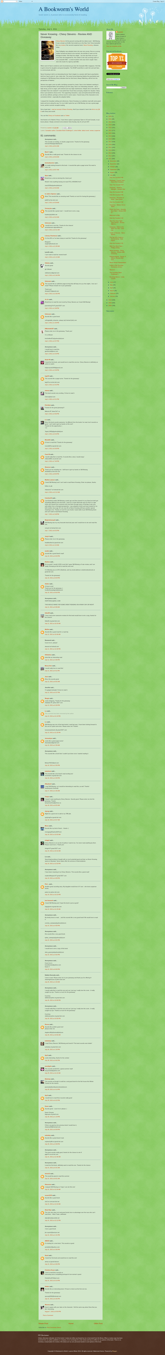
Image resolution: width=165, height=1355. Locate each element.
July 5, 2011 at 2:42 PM (52, 384)
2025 (110, 119)
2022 (110, 127)
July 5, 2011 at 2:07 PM (52, 341)
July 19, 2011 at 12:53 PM (53, 863)
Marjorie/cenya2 (50, 520)
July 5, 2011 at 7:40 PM (52, 461)
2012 (110, 156)
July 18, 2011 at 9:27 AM (52, 820)
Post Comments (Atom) (54, 1327)
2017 (110, 141)
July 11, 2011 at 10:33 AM (52, 623)
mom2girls (48, 1066)
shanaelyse (48, 738)
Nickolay (48, 1079)
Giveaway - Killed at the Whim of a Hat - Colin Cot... (117, 228)
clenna (47, 390)
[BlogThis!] (65, 128)
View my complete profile (113, 46)
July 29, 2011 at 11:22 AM (52, 1073)
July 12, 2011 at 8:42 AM (52, 681)
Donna (47, 1024)
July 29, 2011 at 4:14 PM (52, 1089)
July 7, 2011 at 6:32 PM (52, 530)
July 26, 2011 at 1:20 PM (52, 1049)
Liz (46, 419)
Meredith (48, 440)
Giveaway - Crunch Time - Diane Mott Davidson (117, 181)
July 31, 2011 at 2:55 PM (52, 1249)
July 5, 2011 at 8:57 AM (52, 169)
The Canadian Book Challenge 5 (116, 273)
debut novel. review (88, 130)
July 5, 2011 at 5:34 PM (52, 434)
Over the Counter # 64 (116, 202)
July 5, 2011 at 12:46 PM (52, 275)
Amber (47, 584)
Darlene (47, 562)
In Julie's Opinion (50, 194)
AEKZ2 (47, 1241)
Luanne (120, 32)
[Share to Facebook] (69, 128)
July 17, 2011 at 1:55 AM (52, 791)
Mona (47, 826)
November (113, 164)
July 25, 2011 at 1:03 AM (52, 982)
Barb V (47, 152)
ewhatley (48, 1135)
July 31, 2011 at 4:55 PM (52, 1264)
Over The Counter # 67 (117, 185)
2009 (110, 303)
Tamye (47, 796)
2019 (110, 136)
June (111, 282)
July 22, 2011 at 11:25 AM (52, 909)
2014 (110, 150)
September (113, 169)
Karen (47, 1106)
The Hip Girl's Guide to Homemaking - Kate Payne (116, 239)
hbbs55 (47, 613)
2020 (110, 133)
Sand (46, 1255)
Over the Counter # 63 (116, 218)
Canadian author (50, 130)
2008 (110, 305)
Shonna (47, 1304)
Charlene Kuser (50, 1270)
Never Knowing (88, 45)
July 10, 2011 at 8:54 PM (52, 592)
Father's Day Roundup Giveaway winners (116, 266)
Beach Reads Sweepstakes (118, 262)
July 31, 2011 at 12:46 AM (53, 1157)
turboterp (48, 1041)
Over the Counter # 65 (116, 195)
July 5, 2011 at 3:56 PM (52, 414)
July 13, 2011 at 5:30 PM (52, 705)
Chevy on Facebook (54, 115)
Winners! (112, 270)
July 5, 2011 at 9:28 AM (52, 202)
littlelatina (48, 655)
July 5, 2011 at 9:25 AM (52, 188)
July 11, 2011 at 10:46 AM (52, 634)
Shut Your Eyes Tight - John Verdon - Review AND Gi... (117, 222)
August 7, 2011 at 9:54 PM (53, 1311)
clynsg (47, 811)
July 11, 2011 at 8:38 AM (52, 607)
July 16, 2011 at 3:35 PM (52, 765)
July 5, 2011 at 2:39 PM (52, 370)
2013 (110, 153)
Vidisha (47, 263)
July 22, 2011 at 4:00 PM (52, 925)
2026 (110, 116)
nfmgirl (47, 840)
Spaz (46, 175)
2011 (110, 158)
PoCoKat (48, 405)
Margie (47, 698)
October (112, 166)
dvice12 (47, 1173)
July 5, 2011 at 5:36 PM (52, 448)
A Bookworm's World (64, 9)
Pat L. (47, 884)
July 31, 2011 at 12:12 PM (53, 1220)
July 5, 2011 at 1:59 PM (52, 322)
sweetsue (48, 771)
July (111, 175)
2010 (110, 300)
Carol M (47, 454)
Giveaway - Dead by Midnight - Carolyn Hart (117, 188)
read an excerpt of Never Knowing (62, 109)
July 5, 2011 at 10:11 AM (52, 230)
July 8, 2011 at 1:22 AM (52, 545)
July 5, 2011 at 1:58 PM (52, 308)
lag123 (47, 376)
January (112, 296)
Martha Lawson (50, 480)
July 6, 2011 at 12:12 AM (52, 492)
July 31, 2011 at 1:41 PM (52, 1235)
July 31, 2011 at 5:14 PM (52, 1280)
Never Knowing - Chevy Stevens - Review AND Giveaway (117, 252)
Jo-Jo (47, 299)
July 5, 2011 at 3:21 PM (52, 399)
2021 (110, 130)
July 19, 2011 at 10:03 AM (53, 834)
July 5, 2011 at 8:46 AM (52, 157)
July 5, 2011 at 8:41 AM (52, 146)
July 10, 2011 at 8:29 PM (52, 578)
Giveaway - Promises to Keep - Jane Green (117, 198)
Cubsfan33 (48, 498)
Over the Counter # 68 (116, 177)
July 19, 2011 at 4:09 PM (52, 878)
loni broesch (49, 900)
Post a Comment (48, 1315)
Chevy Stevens (60, 41)
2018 (110, 139)
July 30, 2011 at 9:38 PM (52, 1144)
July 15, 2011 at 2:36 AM (52, 745)
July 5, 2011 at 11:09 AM (52, 246)
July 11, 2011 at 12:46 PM (52, 649)
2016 (110, 144)
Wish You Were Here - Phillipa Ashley (116, 246)
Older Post (98, 1323)
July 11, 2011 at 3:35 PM (52, 660)
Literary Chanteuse (51, 235)
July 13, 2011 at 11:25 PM (52, 732)
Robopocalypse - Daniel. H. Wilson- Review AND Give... (118, 258)
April (46, 1055)
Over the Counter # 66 (116, 192)
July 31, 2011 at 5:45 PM (52, 1298)
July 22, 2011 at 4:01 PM (52, 940)
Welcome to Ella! (115, 215)
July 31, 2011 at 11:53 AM (52, 1204)
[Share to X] (67, 128)
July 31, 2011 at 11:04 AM (52, 1189)
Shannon (48, 467)
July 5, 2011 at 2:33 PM (52, 353)
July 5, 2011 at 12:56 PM (52, 293)
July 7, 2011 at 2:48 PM (52, 514)
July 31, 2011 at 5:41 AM (52, 1167)
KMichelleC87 (49, 328)
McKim (47, 629)
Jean (46, 676)
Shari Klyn (48, 1210)
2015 (110, 147)
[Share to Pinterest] (71, 128)
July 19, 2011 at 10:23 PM (53, 894)
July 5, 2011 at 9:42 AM (52, 217)
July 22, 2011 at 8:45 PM (52, 969)
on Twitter (66, 115)
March (112, 290)
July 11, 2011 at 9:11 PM (52, 670)
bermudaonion (49, 163)
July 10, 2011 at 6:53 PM (52, 556)
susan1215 (48, 1195)
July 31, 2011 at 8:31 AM (52, 1178)
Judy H (47, 536)
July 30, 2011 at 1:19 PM (52, 1116)
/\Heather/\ (48, 784)
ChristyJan (48, 208)
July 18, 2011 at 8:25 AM (52, 805)
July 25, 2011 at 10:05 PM (53, 1000)
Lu (46, 711)
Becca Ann (48, 665)
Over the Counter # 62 (116, 243)
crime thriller (77, 130)
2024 (110, 122)
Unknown (48, 223)
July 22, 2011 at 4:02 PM (52, 954)
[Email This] (64, 128)
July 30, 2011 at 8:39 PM (52, 1129)
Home (71, 1323)
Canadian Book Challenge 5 (64, 130)
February (113, 293)
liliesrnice (48, 1184)
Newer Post (43, 1323)
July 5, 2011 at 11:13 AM (52, 257)
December (113, 161)
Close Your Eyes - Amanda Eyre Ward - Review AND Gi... (118, 211)
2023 (110, 125)
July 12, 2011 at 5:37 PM (52, 692)
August (112, 172)
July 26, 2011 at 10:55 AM (53, 1035)
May (111, 285)
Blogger (114, 1351)
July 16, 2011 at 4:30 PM (52, 778)
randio (47, 551)
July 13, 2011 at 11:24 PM (52, 716)
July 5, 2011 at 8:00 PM (52, 474)
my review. (62, 45)
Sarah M (47, 359)
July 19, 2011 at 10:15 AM (53, 851)
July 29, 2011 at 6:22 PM (52, 1100)
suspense (97, 130)
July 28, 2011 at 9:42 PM (52, 1060)
